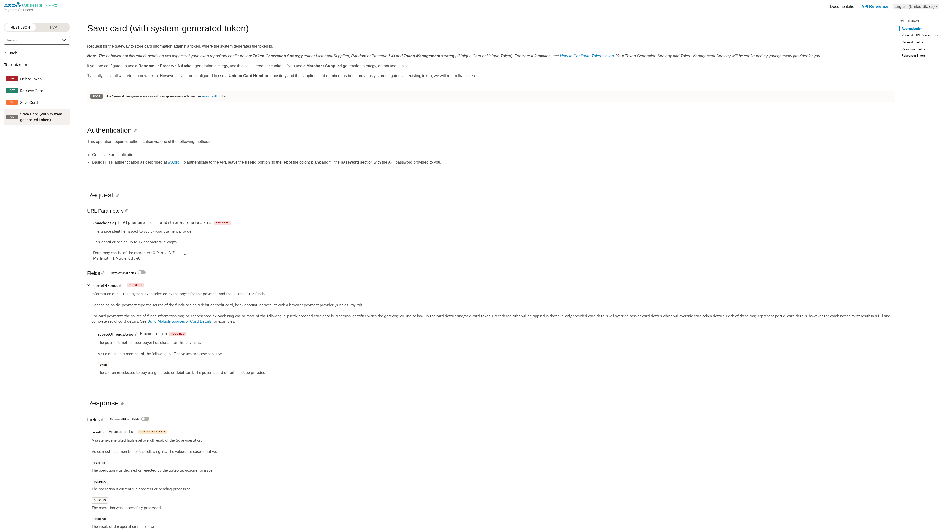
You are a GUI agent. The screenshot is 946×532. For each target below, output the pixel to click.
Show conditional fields (124, 419)
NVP (53, 27)
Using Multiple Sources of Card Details (179, 321)
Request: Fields (912, 42)
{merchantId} (210, 96)
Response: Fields (913, 49)
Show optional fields (123, 273)
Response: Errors (914, 55)
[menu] (916, 6)
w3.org (174, 162)
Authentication (912, 28)
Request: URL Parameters (920, 35)
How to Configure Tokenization (587, 56)
